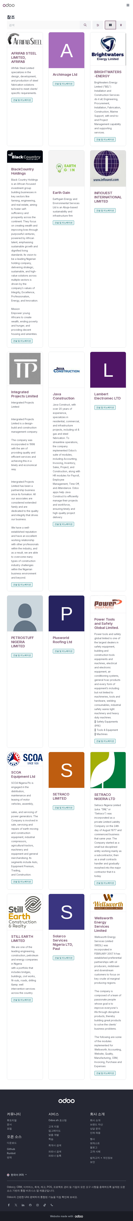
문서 (9, 1124)
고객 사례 (95, 1151)
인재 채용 (95, 1132)
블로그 (93, 1147)
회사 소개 (95, 1120)
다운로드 (12, 1142)
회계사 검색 (54, 1145)
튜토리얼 (12, 1120)
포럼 (9, 1128)
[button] (128, 5)
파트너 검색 (54, 1151)
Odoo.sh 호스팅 (57, 1120)
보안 (92, 1161)
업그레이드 (54, 1130)
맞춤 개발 (53, 1134)
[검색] (85, 25)
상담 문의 (95, 1128)
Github (11, 1149)
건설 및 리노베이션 (22, 100)
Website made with (62, 1216)
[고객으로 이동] (25, 39)
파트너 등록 (54, 1155)
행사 (92, 1138)
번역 (9, 1157)
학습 (50, 1138)
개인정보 (108, 1157)
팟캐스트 (95, 1143)
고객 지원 (53, 1126)
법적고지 (95, 1157)
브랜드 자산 (96, 1124)
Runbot (11, 1153)
